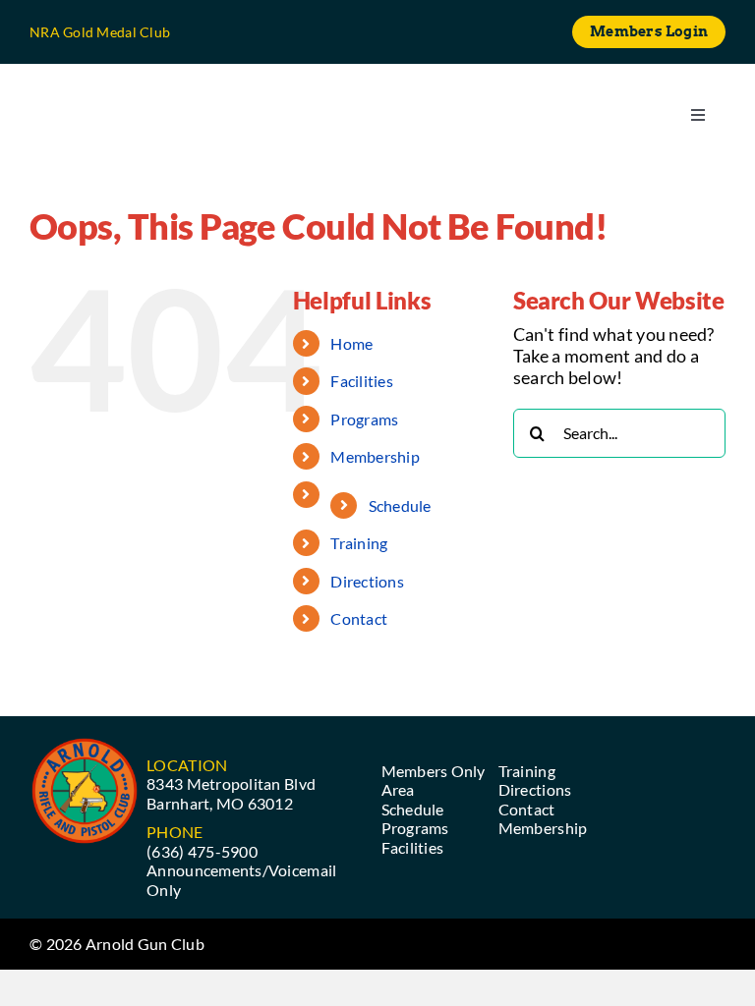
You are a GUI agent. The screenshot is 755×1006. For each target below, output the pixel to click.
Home (351, 343)
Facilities (361, 380)
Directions (367, 581)
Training (358, 542)
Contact (358, 618)
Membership (375, 456)
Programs (364, 419)
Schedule (400, 505)
